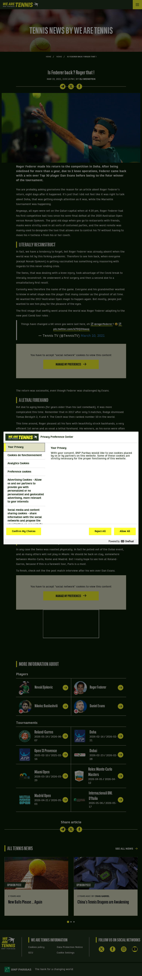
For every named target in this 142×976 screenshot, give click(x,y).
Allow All (125, 531)
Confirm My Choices (23, 531)
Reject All (100, 531)
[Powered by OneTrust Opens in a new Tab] (123, 541)
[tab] (24, 447)
